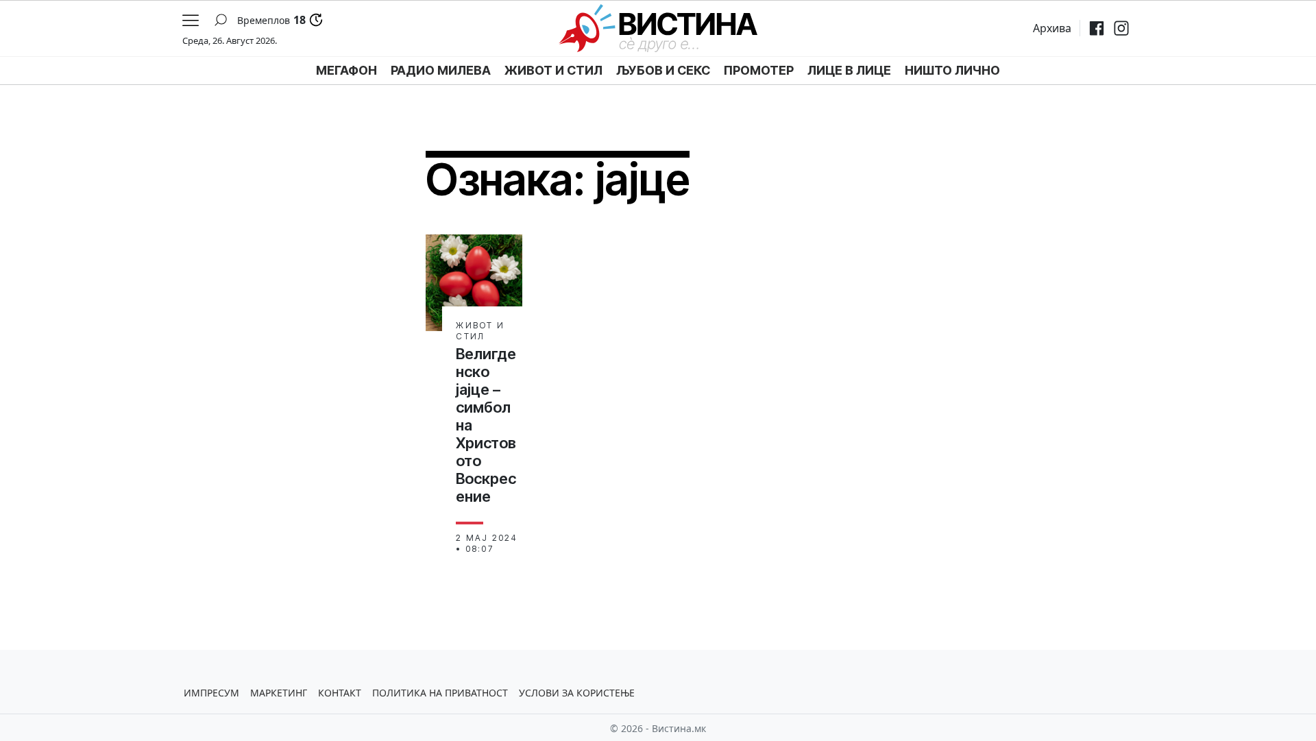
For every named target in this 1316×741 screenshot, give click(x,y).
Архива (1052, 28)
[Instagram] (1121, 28)
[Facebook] (1096, 28)
